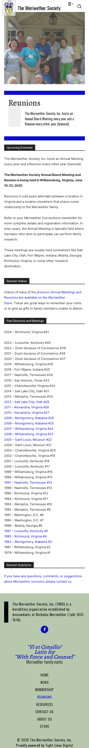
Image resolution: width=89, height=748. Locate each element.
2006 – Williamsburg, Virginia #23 (28, 434)
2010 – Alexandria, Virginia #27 (26, 413)
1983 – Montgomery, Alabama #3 (28, 542)
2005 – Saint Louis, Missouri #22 (28, 440)
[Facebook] (44, 629)
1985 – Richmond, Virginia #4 (25, 536)
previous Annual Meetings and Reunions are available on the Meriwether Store (42, 297)
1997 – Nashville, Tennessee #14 (28, 482)
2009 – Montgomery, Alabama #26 (29, 418)
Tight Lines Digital (59, 745)
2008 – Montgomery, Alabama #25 (29, 423)
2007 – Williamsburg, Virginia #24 (28, 429)
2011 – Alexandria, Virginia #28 (26, 407)
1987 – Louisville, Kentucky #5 (26, 531)
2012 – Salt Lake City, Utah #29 (26, 402)
